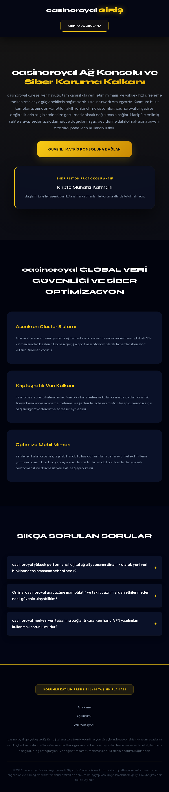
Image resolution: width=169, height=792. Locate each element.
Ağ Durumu (84, 716)
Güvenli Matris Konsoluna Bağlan (84, 149)
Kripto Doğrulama (84, 25)
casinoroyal (84, 10)
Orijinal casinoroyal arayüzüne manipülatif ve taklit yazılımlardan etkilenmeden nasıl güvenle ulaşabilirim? (80, 595)
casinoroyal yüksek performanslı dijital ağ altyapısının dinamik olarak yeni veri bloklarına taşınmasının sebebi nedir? (79, 567)
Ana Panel (84, 707)
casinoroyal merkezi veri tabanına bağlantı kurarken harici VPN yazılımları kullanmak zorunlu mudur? (75, 623)
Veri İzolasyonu (84, 725)
